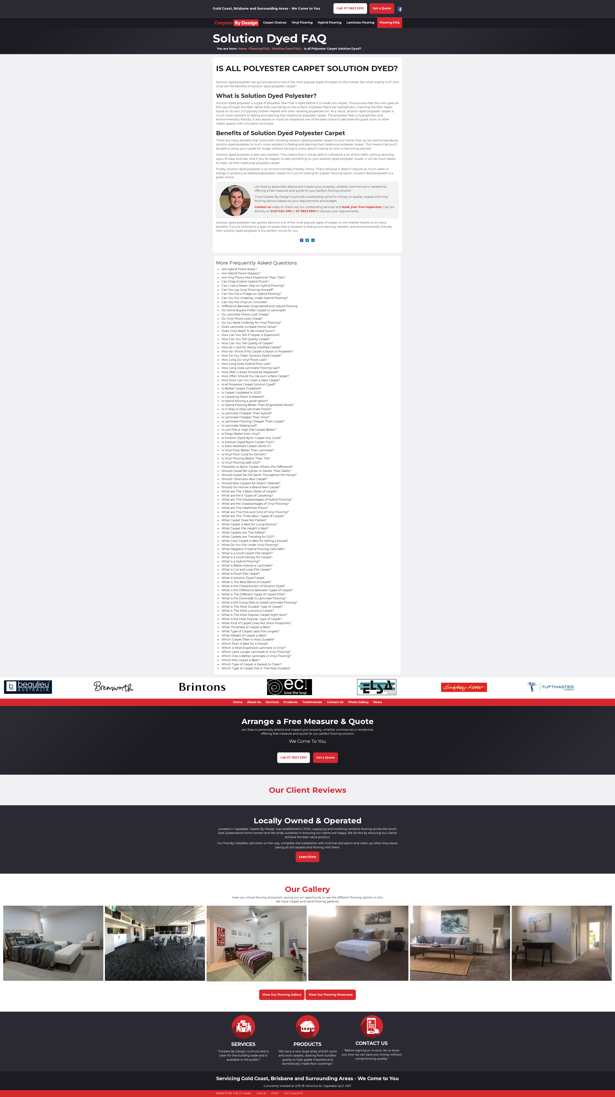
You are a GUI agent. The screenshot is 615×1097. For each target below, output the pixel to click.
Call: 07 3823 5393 (350, 8)
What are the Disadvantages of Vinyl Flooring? (255, 504)
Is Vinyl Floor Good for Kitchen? (244, 454)
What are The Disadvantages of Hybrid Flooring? (257, 499)
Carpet (294, 901)
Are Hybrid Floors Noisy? (239, 269)
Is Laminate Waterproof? (239, 425)
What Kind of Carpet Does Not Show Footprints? (256, 623)
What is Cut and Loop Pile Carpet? (246, 569)
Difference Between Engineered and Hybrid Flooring (260, 306)
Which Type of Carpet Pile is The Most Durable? (256, 668)
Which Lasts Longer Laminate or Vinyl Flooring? (256, 652)
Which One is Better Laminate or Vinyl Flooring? (256, 656)
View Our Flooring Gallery (281, 994)
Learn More (307, 856)
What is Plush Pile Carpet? (241, 573)
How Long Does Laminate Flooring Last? (251, 368)
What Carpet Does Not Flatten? (244, 520)
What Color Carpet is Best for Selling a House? (255, 541)
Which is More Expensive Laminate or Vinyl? (254, 648)
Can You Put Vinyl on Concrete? (244, 302)
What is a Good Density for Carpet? (247, 557)
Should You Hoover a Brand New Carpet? (251, 487)
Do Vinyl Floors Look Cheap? (242, 318)
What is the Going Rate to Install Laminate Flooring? (259, 602)
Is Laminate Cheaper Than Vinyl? (246, 417)
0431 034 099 (281, 211)
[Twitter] (307, 240)
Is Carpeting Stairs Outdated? (243, 397)
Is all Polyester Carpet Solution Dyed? (307, 68)
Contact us (262, 207)
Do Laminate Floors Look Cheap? (245, 314)
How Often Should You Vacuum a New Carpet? (255, 376)
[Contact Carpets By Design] (371, 1026)
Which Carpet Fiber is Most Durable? (248, 639)
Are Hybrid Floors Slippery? (241, 273)
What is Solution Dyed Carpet (243, 578)
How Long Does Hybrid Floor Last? (246, 364)
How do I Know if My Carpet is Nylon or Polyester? (257, 351)
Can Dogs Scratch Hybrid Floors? (245, 281)
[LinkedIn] (313, 240)
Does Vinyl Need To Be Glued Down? (248, 331)
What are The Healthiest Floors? (245, 508)
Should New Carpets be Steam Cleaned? (251, 483)
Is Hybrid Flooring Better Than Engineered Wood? (258, 405)
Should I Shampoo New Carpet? (245, 479)
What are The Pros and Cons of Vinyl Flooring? (255, 512)
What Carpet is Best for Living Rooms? (249, 524)
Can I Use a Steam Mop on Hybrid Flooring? (253, 285)
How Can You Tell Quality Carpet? (246, 339)
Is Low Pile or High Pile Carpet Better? (249, 430)
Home (242, 48)
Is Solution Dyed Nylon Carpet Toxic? (248, 442)
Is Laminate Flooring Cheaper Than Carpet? (253, 421)
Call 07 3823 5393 (293, 757)
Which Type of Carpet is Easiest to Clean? (252, 664)
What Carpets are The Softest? (244, 532)
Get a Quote (382, 8)
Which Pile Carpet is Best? (241, 660)
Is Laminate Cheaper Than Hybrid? (247, 413)
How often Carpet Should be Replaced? (250, 372)
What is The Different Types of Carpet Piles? (254, 594)
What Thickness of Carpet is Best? (246, 627)
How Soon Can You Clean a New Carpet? (251, 380)
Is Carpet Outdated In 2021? (242, 392)
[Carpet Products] (307, 1027)
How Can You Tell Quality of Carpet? (248, 343)
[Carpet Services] (243, 1027)
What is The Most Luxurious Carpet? (248, 610)
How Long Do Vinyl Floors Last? (244, 360)
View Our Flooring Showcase (331, 994)
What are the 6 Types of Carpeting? (247, 495)
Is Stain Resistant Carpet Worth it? (246, 446)
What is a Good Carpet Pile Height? (247, 553)
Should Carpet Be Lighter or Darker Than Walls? (256, 471)
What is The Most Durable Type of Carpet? (252, 606)
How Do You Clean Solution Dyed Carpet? (252, 355)
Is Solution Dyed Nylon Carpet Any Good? (251, 438)
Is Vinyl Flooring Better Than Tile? (246, 458)
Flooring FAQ (259, 48)
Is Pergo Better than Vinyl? (241, 434)
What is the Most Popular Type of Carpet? (252, 619)
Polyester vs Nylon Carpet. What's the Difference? (257, 467)
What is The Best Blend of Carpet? (246, 582)
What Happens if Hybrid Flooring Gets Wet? (253, 549)
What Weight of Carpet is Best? (244, 635)
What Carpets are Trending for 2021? (248, 536)
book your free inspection (362, 207)
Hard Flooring (316, 901)
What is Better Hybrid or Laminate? (247, 565)
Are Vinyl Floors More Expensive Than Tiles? (253, 277)
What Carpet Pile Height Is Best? (245, 528)
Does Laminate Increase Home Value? (249, 327)
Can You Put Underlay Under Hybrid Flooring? (255, 298)
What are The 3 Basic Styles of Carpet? (249, 491)
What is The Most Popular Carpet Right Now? (254, 615)
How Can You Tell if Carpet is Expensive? (251, 335)
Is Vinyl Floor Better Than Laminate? (248, 450)
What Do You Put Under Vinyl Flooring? (250, 545)
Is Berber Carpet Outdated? (241, 388)
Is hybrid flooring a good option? (245, 401)
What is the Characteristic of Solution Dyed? (253, 586)
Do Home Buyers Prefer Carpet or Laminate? (254, 310)
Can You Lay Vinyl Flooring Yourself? (248, 290)
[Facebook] (301, 240)
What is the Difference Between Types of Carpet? (257, 590)
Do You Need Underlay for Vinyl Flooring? (251, 322)
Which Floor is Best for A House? (245, 643)
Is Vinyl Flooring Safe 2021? (241, 462)
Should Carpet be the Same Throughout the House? (259, 475)
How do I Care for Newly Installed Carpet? (252, 347)
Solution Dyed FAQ (286, 48)
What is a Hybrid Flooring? (241, 561)
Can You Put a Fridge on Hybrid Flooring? (251, 294)
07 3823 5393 (306, 211)
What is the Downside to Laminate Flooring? (254, 598)
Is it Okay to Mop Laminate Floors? (246, 409)
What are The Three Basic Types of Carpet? (253, 516)
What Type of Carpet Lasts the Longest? (250, 631)
